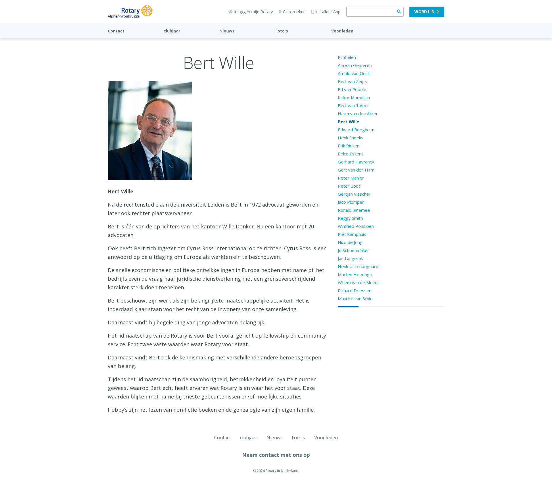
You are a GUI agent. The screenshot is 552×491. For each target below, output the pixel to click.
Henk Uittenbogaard (358, 266)
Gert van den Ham (356, 170)
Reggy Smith (350, 218)
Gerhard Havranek (356, 162)
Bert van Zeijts (352, 81)
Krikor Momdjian (354, 97)
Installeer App (327, 11)
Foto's (281, 31)
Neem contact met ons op (276, 454)
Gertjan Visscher (354, 194)
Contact (116, 31)
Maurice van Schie (355, 298)
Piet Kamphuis (352, 234)
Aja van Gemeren (355, 65)
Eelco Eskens (351, 154)
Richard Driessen (354, 290)
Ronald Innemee (354, 210)
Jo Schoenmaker (353, 250)
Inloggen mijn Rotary (253, 11)
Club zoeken (294, 11)
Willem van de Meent (358, 282)
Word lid (424, 11)
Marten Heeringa (355, 274)
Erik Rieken (348, 146)
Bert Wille (348, 121)
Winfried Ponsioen (356, 226)
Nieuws (227, 31)
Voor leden (342, 31)
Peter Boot (349, 186)
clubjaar (172, 31)
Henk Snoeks (350, 137)
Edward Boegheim (356, 129)
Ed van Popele (352, 89)
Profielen (347, 57)
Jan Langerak (350, 258)
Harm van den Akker (358, 113)
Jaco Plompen (351, 202)
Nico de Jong (350, 242)
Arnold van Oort (353, 73)
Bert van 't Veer (353, 105)
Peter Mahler (351, 178)
